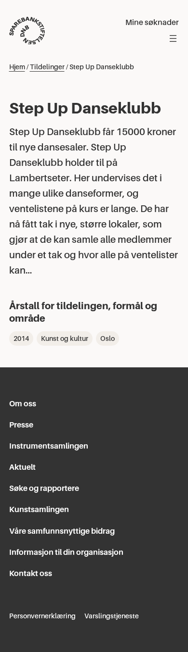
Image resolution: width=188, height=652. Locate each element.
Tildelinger (47, 67)
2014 (21, 338)
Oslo (107, 338)
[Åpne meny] (173, 38)
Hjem (17, 67)
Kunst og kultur (64, 338)
